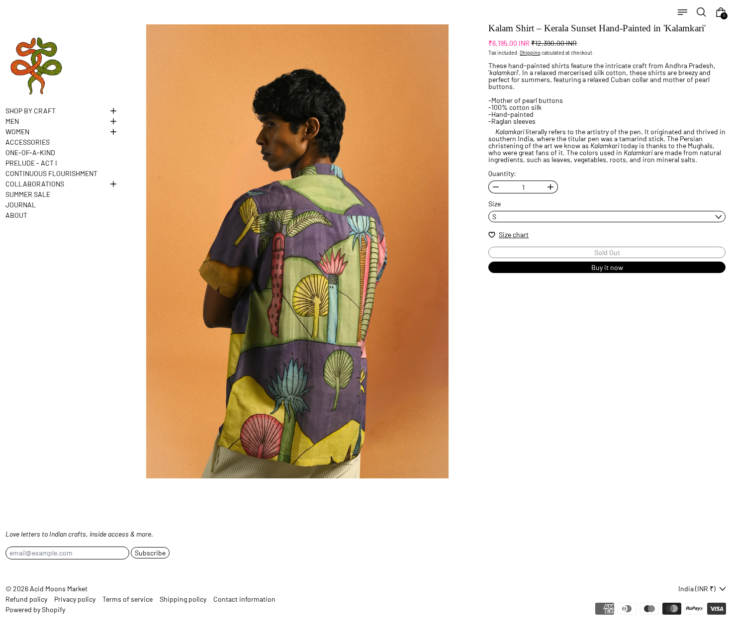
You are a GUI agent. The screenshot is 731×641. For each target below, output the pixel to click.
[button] (701, 12)
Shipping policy (183, 599)
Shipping (530, 52)
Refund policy (26, 599)
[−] (495, 187)
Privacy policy (74, 599)
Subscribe (150, 553)
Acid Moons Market (59, 588)
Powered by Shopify (35, 609)
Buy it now (607, 267)
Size (494, 203)
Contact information (244, 599)
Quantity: (502, 173)
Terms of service (127, 599)
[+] (551, 187)
